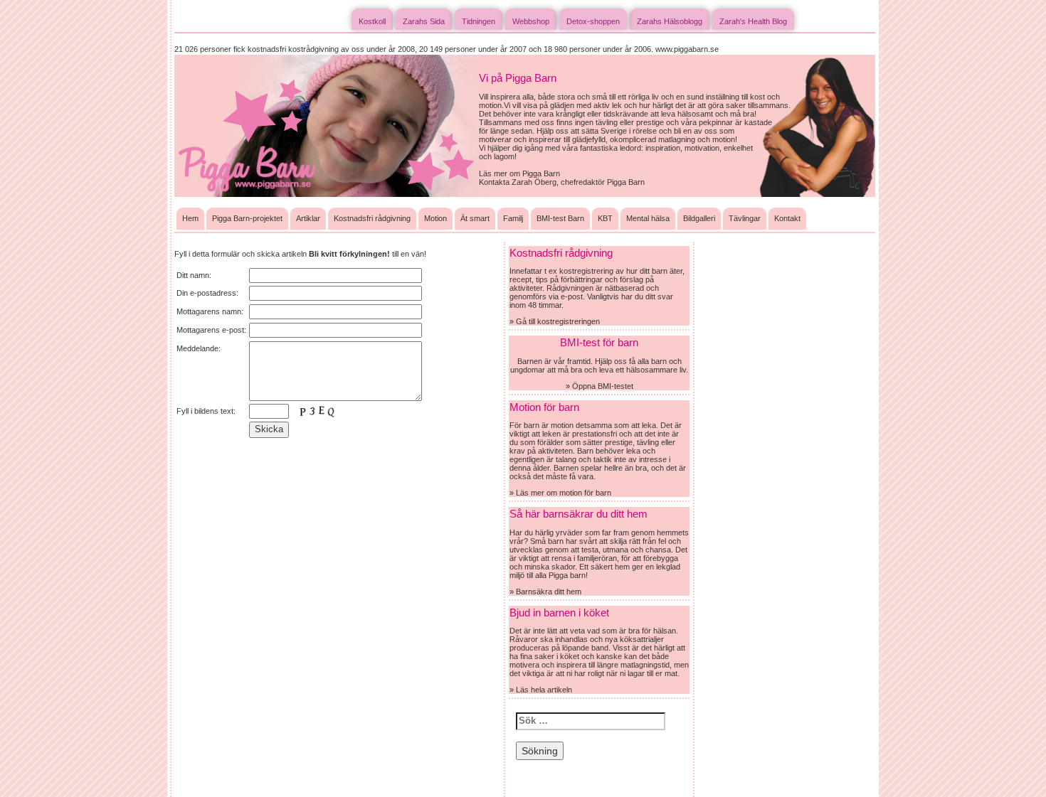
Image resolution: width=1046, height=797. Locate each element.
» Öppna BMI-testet (599, 386)
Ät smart (475, 218)
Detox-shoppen (593, 21)
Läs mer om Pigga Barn (519, 173)
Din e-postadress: (207, 293)
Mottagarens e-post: (211, 330)
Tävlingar (745, 218)
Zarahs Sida (424, 21)
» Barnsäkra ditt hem (545, 591)
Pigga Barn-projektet (247, 218)
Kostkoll (372, 21)
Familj (513, 218)
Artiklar (308, 218)
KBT (605, 218)
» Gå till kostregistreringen (554, 321)
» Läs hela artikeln (540, 689)
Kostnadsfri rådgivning (372, 218)
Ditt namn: (193, 275)
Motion (435, 218)
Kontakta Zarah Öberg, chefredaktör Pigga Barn (562, 182)
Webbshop (530, 21)
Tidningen (478, 21)
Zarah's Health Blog (753, 21)
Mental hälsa (648, 218)
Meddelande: (198, 348)
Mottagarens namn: (209, 311)
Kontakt (787, 218)
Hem (190, 218)
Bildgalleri (699, 218)
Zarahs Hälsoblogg (669, 21)
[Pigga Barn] (326, 125)
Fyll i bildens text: (206, 411)
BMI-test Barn (560, 218)
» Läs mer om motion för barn (560, 492)
